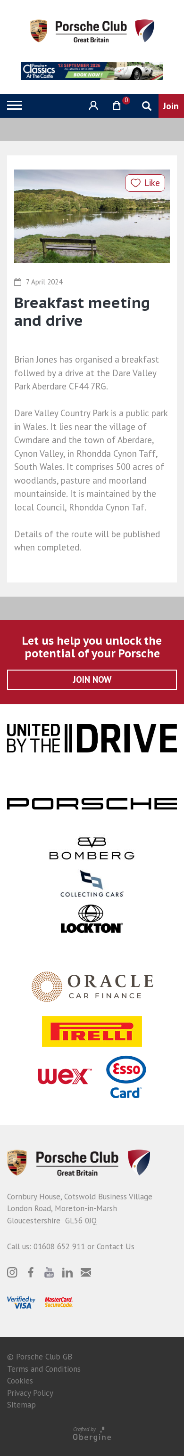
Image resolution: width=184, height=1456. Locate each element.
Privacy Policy (30, 1393)
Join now (92, 679)
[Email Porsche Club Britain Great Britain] (86, 1272)
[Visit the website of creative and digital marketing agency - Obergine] (92, 1433)
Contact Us (115, 1246)
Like (152, 182)
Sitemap (21, 1404)
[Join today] (171, 106)
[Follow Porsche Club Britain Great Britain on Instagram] (12, 1272)
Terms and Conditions (44, 1369)
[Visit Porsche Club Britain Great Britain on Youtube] (49, 1272)
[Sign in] (92, 105)
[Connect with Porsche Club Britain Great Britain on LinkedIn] (67, 1272)
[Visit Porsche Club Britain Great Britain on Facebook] (30, 1272)
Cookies (20, 1380)
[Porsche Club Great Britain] (92, 30)
